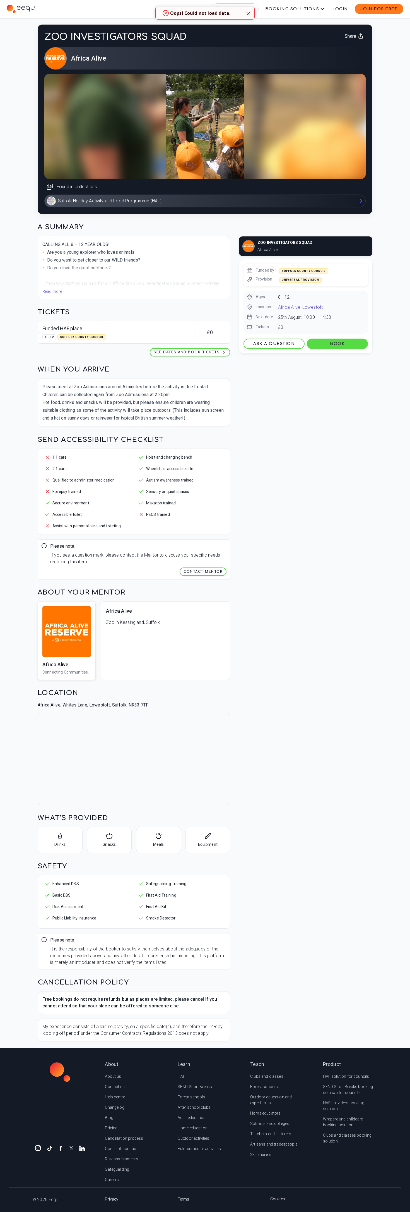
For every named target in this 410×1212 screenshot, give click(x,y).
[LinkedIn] (82, 1147)
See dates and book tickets (187, 352)
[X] (71, 1147)
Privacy (111, 1199)
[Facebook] (61, 1147)
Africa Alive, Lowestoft (300, 307)
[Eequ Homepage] (21, 9)
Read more (52, 291)
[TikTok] (49, 1147)
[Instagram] (38, 1148)
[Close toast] (248, 13)
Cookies (277, 1199)
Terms (183, 1199)
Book (337, 344)
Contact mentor (203, 572)
